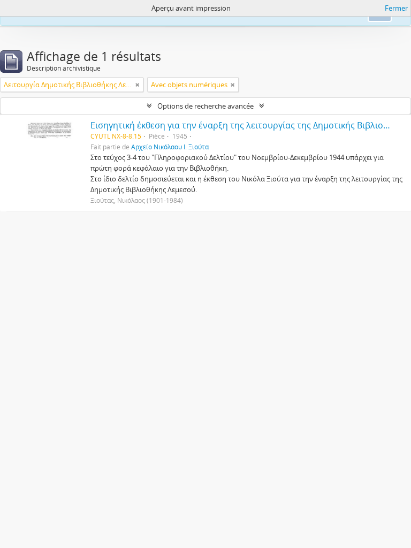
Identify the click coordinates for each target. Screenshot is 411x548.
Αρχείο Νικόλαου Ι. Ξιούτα (170, 146)
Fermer (396, 8)
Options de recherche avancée (205, 106)
